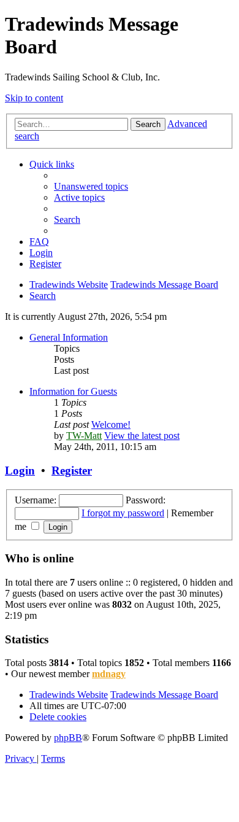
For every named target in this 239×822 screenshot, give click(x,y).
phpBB (68, 737)
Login (20, 470)
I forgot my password (123, 513)
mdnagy (109, 674)
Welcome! (111, 424)
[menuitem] (91, 186)
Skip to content (34, 98)
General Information (68, 337)
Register (71, 470)
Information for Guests (73, 391)
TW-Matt (84, 435)
